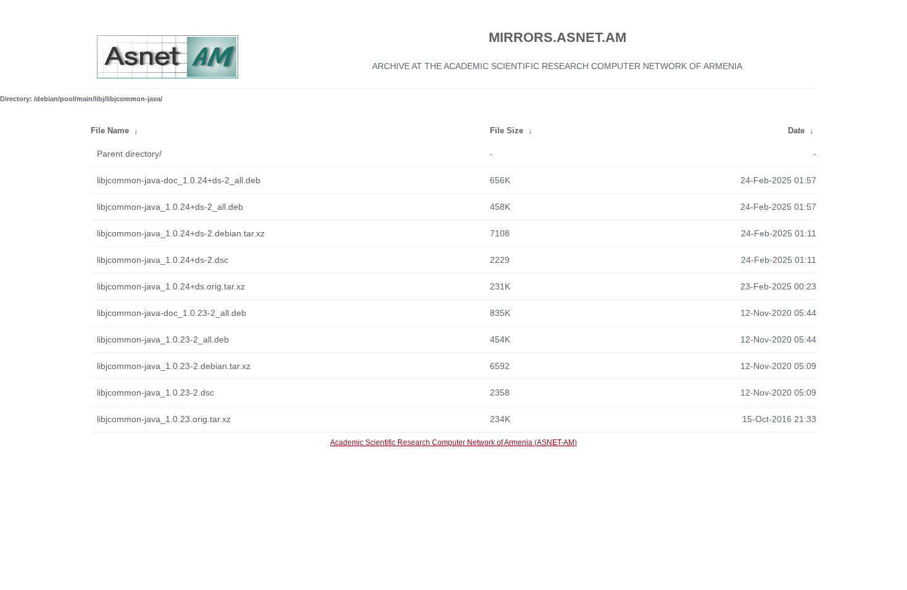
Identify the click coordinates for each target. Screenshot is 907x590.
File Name (110, 130)
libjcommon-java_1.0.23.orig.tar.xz (164, 419)
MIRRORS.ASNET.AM (557, 37)
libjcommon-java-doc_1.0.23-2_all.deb (171, 313)
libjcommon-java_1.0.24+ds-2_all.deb (170, 207)
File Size (506, 130)
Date (796, 130)
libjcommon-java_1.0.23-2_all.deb (163, 339)
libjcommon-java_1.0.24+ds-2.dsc (162, 260)
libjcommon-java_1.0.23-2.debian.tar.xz (174, 366)
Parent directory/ (129, 154)
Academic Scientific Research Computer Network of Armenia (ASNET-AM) (453, 442)
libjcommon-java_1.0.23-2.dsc (155, 392)
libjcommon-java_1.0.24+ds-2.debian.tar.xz (181, 233)
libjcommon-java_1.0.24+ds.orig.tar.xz (171, 286)
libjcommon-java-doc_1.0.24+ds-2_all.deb (178, 180)
